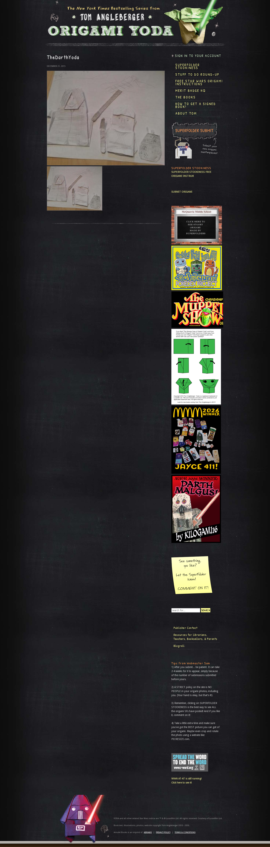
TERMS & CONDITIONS (185, 832)
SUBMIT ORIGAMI (181, 191)
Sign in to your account (198, 55)
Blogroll (179, 646)
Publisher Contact (185, 628)
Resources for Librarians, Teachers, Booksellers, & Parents (195, 637)
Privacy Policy (163, 832)
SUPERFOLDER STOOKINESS (188, 171)
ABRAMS (148, 832)
